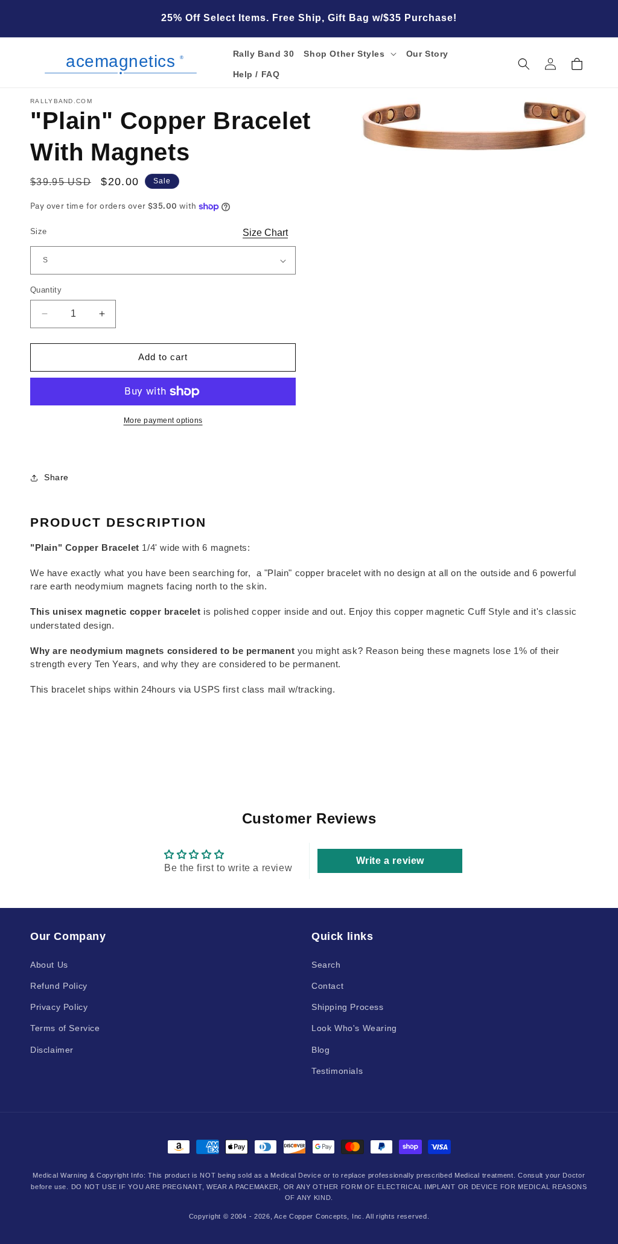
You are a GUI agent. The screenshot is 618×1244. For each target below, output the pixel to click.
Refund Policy (59, 986)
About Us (49, 964)
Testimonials (337, 1071)
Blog (320, 1050)
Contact (327, 986)
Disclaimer (52, 1050)
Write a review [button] (390, 860)
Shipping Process (347, 1007)
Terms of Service (65, 1028)
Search (326, 964)
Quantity (46, 289)
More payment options (163, 420)
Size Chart (265, 232)
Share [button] (56, 477)
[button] (350, 53)
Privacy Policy (59, 1007)
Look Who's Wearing (354, 1028)
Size (38, 231)
